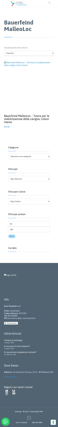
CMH (41, 412)
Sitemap (18, 412)
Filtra (12, 236)
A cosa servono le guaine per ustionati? (20, 352)
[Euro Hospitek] (28, 3)
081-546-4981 (37, 422)
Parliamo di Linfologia (13, 340)
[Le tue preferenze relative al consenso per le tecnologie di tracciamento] (53, 422)
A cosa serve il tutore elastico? (17, 346)
